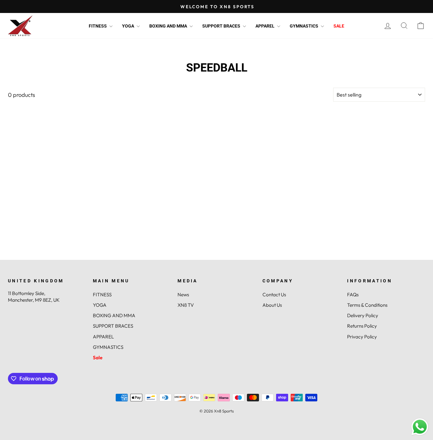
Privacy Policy (362, 337)
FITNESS (98, 25)
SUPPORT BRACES (221, 25)
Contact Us (274, 295)
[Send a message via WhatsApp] (420, 427)
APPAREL (265, 25)
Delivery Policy (362, 315)
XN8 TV (186, 305)
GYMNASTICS (304, 25)
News (183, 295)
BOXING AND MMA (168, 25)
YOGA (128, 25)
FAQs (353, 295)
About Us (272, 305)
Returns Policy (362, 326)
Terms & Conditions (367, 305)
